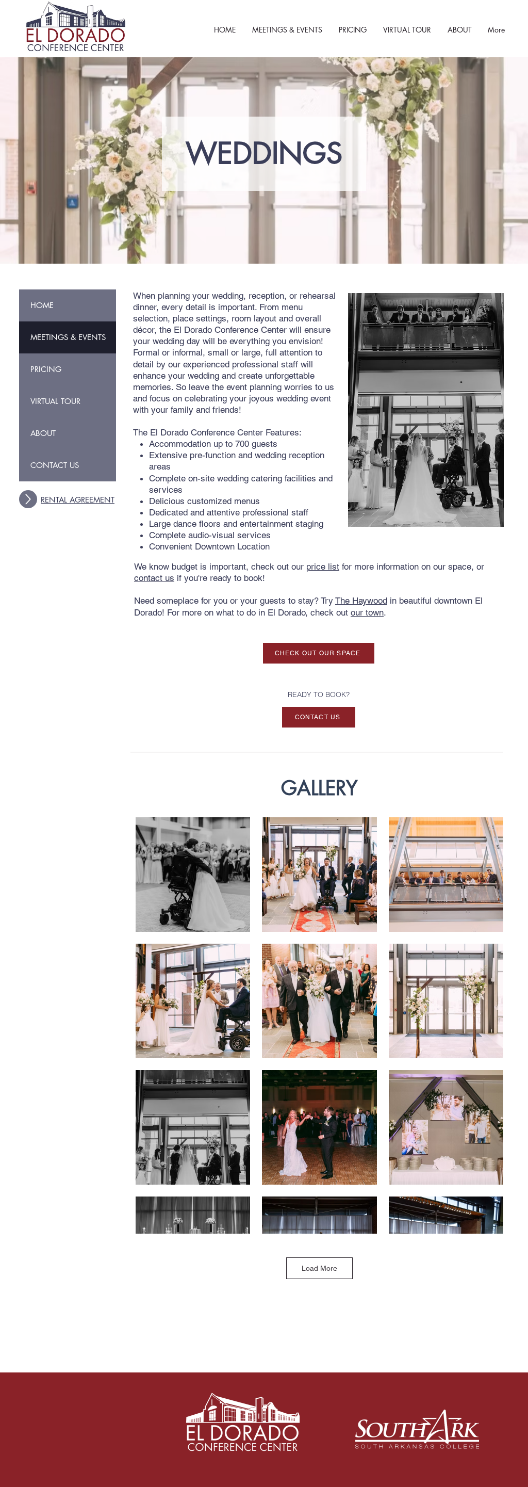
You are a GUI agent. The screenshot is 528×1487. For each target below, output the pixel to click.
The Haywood (361, 600)
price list (322, 566)
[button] (287, 29)
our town (367, 612)
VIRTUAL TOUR (55, 401)
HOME (42, 305)
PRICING (45, 369)
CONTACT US (54, 465)
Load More (319, 1268)
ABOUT (43, 433)
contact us (154, 578)
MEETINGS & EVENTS (68, 337)
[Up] (28, 499)
